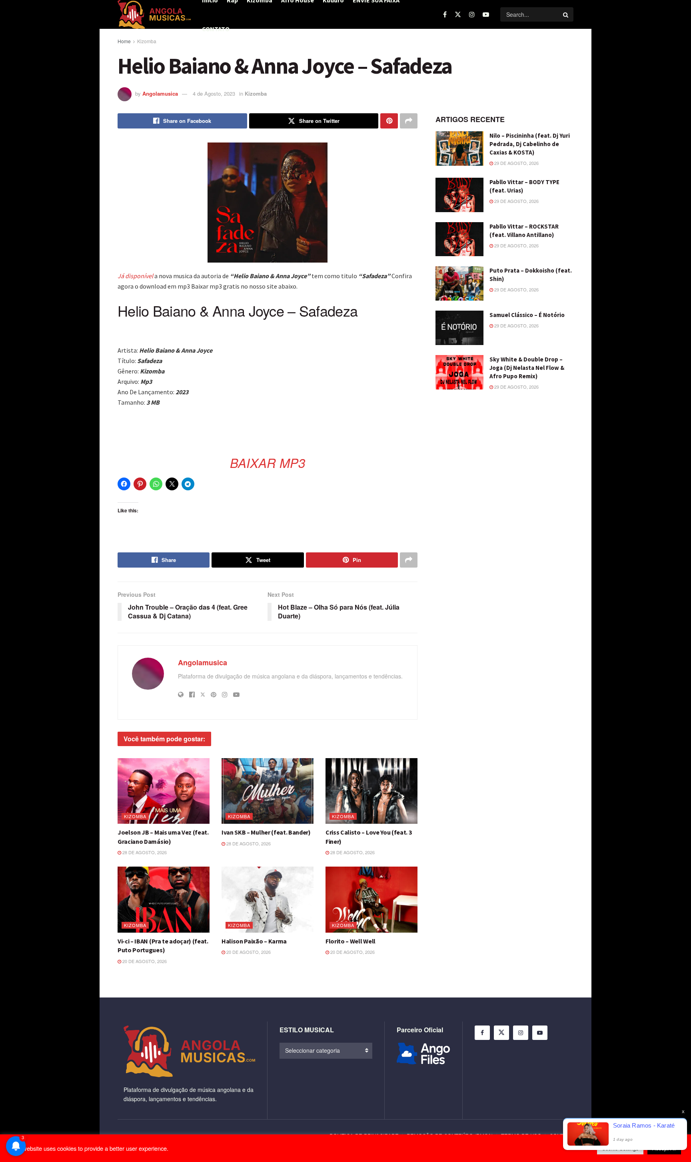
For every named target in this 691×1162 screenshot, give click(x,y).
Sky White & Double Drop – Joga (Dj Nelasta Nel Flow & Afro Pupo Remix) (526, 367)
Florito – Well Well (350, 941)
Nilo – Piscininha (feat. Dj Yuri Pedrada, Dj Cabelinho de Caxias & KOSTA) (529, 144)
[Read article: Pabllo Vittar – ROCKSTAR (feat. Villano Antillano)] (459, 239)
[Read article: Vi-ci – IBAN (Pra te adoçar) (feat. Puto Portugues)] (164, 899)
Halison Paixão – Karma (254, 941)
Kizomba (146, 41)
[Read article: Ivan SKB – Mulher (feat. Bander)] (268, 791)
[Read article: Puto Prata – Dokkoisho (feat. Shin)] (459, 283)
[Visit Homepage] (154, 14)
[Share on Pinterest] (389, 120)
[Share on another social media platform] (408, 120)
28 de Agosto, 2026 (144, 852)
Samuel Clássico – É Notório (527, 315)
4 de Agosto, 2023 (214, 93)
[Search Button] (566, 14)
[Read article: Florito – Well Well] (371, 899)
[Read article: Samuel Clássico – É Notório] (459, 328)
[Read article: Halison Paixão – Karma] (268, 899)
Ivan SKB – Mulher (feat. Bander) (266, 832)
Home (124, 41)
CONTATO (216, 29)
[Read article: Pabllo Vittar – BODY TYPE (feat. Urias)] (459, 195)
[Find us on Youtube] (486, 14)
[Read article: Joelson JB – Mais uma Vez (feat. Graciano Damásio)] (164, 791)
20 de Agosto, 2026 (144, 961)
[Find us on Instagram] (472, 14)
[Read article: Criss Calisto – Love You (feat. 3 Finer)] (371, 791)
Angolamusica (160, 93)
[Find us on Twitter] (458, 14)
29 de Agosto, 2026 (516, 163)
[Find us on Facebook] (445, 14)
